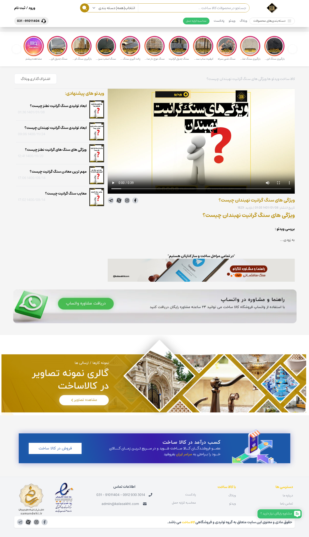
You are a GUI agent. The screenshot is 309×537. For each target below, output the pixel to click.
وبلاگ (243, 20)
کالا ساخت (287, 79)
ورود (31, 8)
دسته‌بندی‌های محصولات (269, 20)
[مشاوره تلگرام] (201, 270)
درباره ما (288, 495)
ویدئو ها (273, 79)
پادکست (219, 20)
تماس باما (286, 503)
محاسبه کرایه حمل (196, 21)
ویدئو (232, 20)
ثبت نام (19, 8)
